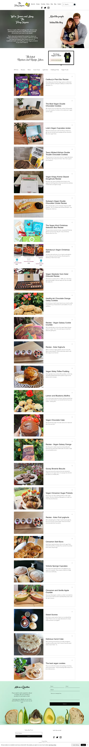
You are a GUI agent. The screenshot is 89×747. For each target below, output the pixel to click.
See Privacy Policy (52, 745)
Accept (83, 745)
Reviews (23, 69)
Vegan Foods (64, 69)
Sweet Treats (36, 69)
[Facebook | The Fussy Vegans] (41, 7)
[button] (75, 4)
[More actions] (72, 76)
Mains (29, 69)
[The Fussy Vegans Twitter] (45, 7)
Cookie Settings (76, 745)
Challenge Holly (55, 69)
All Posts (16, 69)
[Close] (87, 745)
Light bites (45, 69)
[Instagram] (48, 7)
